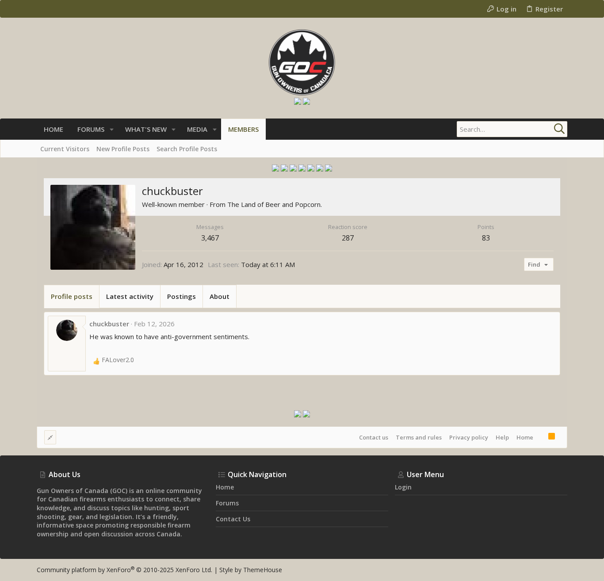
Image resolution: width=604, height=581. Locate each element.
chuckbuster (109, 323)
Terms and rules (419, 437)
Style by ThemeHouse (250, 570)
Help (502, 437)
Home (524, 437)
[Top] (540, 437)
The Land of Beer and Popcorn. (274, 204)
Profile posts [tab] (71, 296)
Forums (227, 503)
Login (403, 487)
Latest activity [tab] (129, 296)
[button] (111, 129)
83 (486, 238)
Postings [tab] (181, 296)
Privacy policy (468, 437)
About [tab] (219, 296)
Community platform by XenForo (124, 570)
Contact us (373, 437)
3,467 (210, 238)
